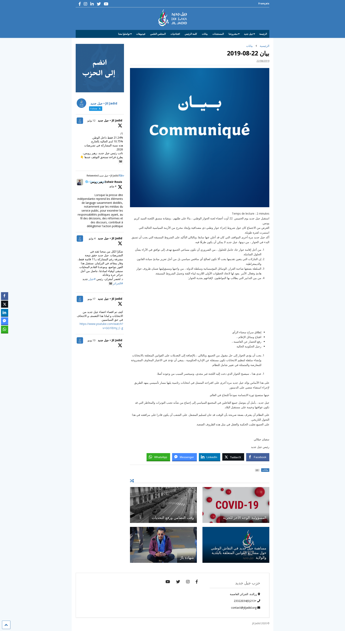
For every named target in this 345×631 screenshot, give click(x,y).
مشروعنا (233, 33)
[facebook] (80, 3)
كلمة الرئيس (191, 33)
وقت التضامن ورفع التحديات (173, 517)
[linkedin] (92, 3)
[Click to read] (235, 505)
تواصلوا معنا (124, 33)
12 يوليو (91, 120)
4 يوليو (113, 186)
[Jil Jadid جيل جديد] (172, 24)
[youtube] (106, 3)
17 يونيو (91, 299)
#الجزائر (118, 283)
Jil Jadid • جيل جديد (110, 120)
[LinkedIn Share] (4, 312)
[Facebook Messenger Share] (4, 320)
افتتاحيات (175, 33)
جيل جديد (248, 33)
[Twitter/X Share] (4, 304)
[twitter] (99, 3)
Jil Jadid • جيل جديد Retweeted (103, 175)
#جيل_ (92, 279)
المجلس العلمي (158, 33)
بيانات (205, 33)
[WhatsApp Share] (4, 329)
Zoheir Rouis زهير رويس (106, 182)
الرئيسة (263, 33)
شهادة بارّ (187, 557)
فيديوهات (140, 33)
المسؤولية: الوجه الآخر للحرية (244, 517)
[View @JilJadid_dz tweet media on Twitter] (120, 161)
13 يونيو (91, 340)
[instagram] (85, 3)
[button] (4, 337)
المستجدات (218, 33)
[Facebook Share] (4, 295)
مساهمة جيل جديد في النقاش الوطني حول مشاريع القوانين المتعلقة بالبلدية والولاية (238, 553)
